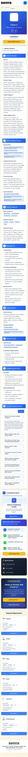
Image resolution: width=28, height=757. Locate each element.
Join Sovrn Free (13, 599)
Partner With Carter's (14, 41)
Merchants (7, 7)
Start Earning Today (14, 553)
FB (12, 30)
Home (2, 7)
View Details (13, 633)
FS (15, 30)
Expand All (21, 411)
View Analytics (8, 568)
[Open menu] (25, 3)
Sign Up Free (13, 516)
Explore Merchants (14, 604)
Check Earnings (8, 572)
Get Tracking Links (9, 564)
